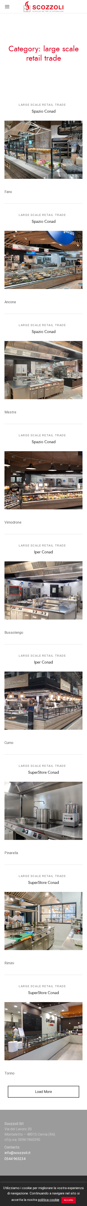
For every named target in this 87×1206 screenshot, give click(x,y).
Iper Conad (43, 552)
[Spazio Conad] (43, 149)
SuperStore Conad (43, 772)
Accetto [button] (68, 1200)
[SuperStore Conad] (43, 810)
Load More (43, 1092)
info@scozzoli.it (17, 1153)
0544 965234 (14, 1159)
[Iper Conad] (43, 590)
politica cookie (48, 1200)
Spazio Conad (44, 111)
